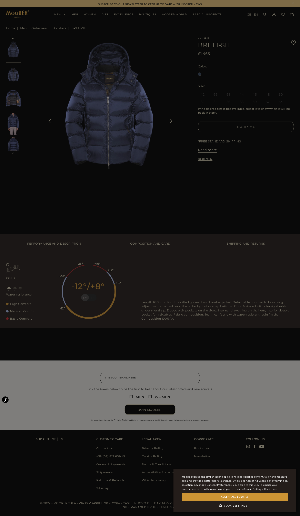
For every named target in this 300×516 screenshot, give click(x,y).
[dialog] (150, 258)
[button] (235, 506)
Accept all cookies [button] (234, 497)
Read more (270, 489)
